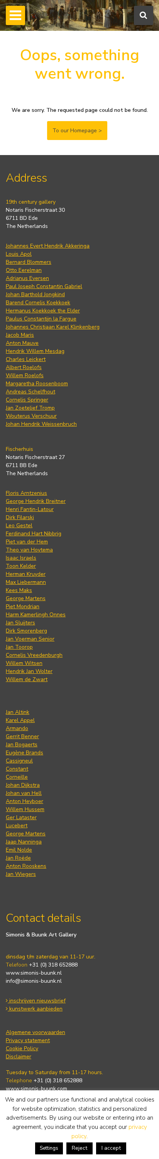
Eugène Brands (24, 752)
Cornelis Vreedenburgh (34, 655)
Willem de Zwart (26, 679)
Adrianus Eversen (27, 278)
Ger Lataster (21, 817)
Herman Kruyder (26, 574)
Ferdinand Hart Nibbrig (33, 533)
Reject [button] (79, 1148)
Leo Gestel (19, 525)
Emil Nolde (19, 850)
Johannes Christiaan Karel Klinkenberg (53, 327)
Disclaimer (18, 1056)
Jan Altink (17, 712)
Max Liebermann (26, 582)
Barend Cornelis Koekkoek (38, 302)
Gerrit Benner (22, 736)
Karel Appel (20, 720)
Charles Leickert (26, 359)
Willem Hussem (25, 809)
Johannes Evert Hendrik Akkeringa (48, 246)
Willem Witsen (24, 663)
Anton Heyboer (24, 801)
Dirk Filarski (20, 517)
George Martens (26, 598)
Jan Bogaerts (21, 744)
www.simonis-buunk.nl (34, 973)
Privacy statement (28, 1040)
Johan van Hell (24, 793)
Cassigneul (19, 760)
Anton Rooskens (26, 866)
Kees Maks (19, 590)
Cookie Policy (22, 1048)
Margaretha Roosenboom (37, 383)
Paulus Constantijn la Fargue (41, 318)
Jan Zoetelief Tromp (30, 408)
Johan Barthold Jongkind (35, 294)
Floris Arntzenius (26, 493)
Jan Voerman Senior (30, 639)
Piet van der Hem (27, 541)
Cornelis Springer (27, 399)
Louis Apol (19, 254)
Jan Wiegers (21, 874)
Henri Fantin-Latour (30, 509)
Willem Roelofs (25, 375)
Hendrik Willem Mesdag (35, 351)
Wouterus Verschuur (31, 416)
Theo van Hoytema (29, 549)
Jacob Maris (20, 335)
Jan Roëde (18, 858)
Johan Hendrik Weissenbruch (41, 424)
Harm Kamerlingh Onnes (36, 614)
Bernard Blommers (28, 262)
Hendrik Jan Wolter (29, 671)
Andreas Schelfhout (30, 391)
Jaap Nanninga (24, 841)
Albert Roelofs (24, 367)
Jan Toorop (19, 647)
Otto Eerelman (24, 270)
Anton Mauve (22, 343)
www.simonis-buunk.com (36, 1088)
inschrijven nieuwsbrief (37, 1000)
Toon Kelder (21, 566)
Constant (17, 769)
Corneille (17, 777)
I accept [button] (111, 1148)
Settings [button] (49, 1148)
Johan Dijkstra (23, 785)
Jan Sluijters (20, 622)
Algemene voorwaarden (35, 1032)
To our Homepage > (77, 130)
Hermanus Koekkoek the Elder (43, 310)
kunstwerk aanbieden (35, 1008)
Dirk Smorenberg (26, 630)
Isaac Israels (21, 558)
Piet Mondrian (22, 606)
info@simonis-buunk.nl (34, 981)
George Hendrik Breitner (36, 501)
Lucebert (16, 825)
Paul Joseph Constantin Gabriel (44, 286)
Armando (17, 728)
